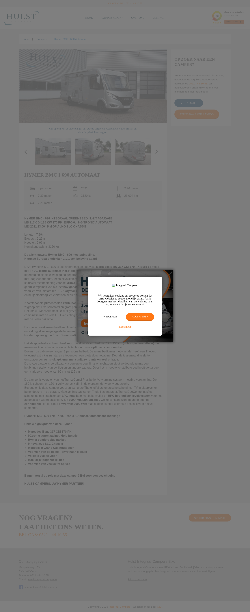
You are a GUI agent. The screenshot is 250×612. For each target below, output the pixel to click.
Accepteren (140, 316)
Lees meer (125, 326)
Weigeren (110, 316)
